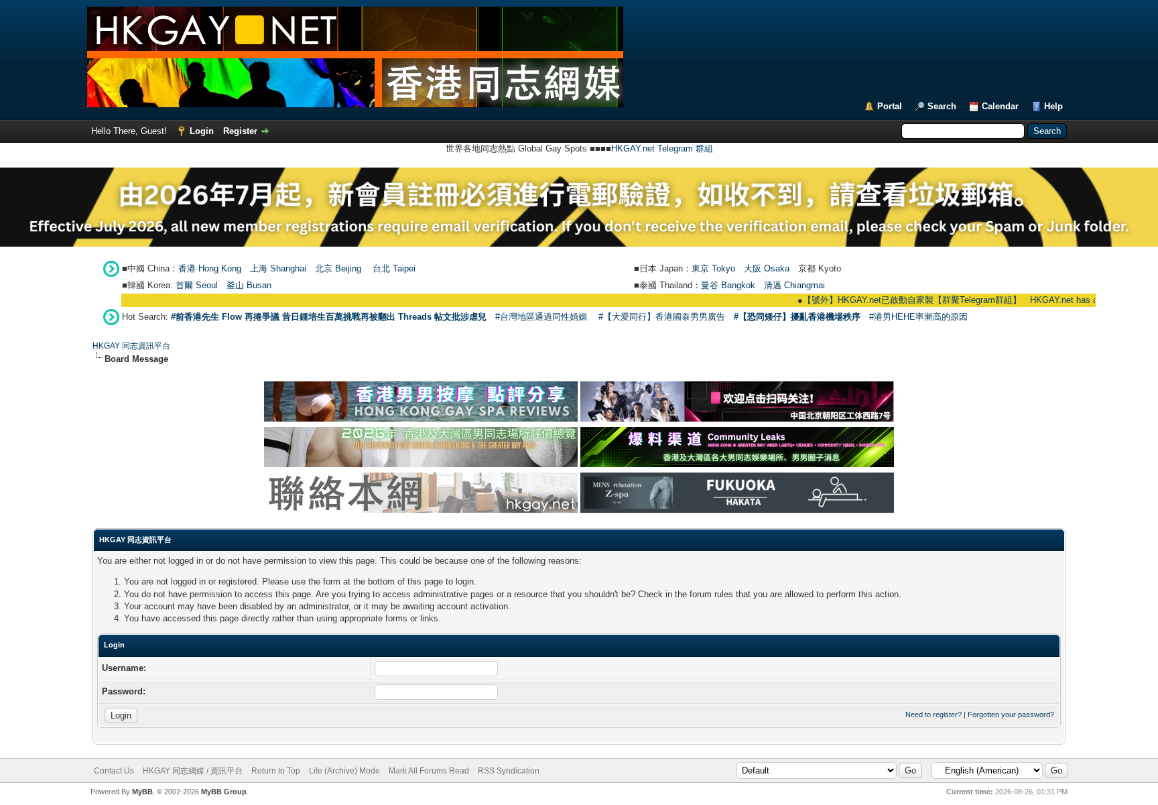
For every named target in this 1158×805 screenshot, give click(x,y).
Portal (889, 106)
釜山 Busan (249, 285)
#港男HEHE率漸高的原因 (918, 317)
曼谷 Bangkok (728, 285)
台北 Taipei (394, 268)
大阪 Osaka (766, 268)
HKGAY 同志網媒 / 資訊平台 (193, 771)
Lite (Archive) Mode (344, 771)
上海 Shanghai (278, 268)
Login (202, 131)
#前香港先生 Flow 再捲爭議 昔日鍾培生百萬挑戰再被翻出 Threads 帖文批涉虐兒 (329, 317)
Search (941, 106)
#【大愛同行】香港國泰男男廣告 (661, 317)
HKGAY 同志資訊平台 (131, 346)
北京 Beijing (338, 268)
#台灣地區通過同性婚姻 (541, 317)
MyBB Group (224, 792)
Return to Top (275, 771)
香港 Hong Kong (209, 268)
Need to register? (933, 714)
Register (240, 131)
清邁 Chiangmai (794, 285)
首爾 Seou (196, 285)
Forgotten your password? (1011, 714)
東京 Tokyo (713, 268)
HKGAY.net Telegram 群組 (662, 148)
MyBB (142, 792)
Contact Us (114, 771)
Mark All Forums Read (429, 771)
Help (1053, 106)
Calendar (1000, 106)
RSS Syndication (508, 771)
